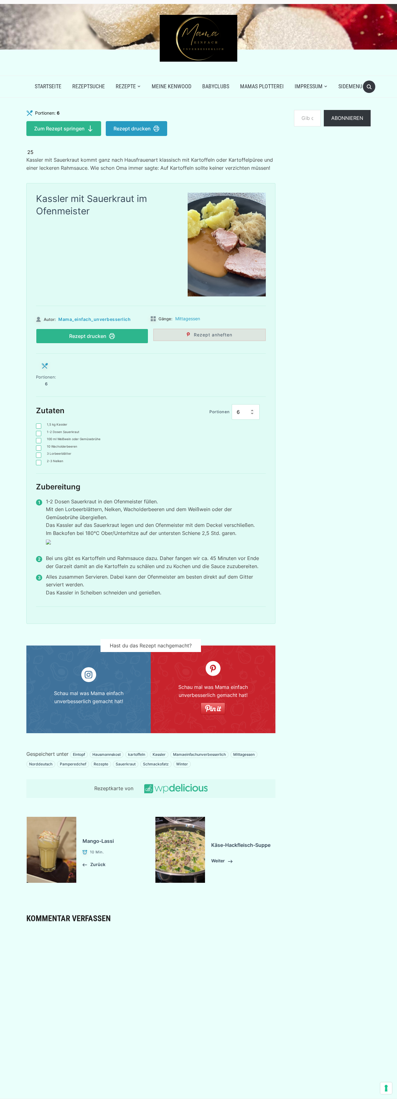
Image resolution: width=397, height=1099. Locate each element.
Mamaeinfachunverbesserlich (199, 754)
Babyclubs (215, 86)
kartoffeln (136, 754)
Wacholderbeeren (62, 446)
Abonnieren (347, 118)
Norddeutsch (40, 764)
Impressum (309, 86)
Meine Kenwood (171, 86)
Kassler (57, 424)
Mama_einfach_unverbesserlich (94, 319)
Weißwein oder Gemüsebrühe (73, 439)
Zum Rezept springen (59, 128)
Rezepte (126, 86)
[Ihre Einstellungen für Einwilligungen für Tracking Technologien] (386, 1088)
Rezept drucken (132, 128)
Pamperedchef (73, 764)
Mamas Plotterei (262, 86)
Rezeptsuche (88, 86)
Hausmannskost (106, 754)
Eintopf (79, 754)
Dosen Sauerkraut (63, 432)
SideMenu (350, 86)
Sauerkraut (126, 764)
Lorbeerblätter (59, 453)
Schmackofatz (156, 764)
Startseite (48, 86)
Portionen (219, 411)
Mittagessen (187, 318)
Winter (182, 764)
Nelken (55, 461)
